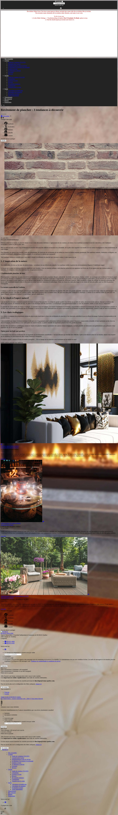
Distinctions (7, 102)
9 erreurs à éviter (13, 80)
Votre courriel (8, 720)
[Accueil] (62, 1)
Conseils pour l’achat (14, 64)
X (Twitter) (11, 127)
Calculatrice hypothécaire (15, 90)
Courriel (10, 135)
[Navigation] (55, 1)
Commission (11, 85)
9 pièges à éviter (13, 69)
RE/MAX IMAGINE (7, 633)
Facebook (10, 124)
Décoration (6, 116)
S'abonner (4, 666)
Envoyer (3, 726)
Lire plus (3, 459)
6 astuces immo (59, 3)
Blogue (6, 100)
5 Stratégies (11, 79)
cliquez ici (39, 684)
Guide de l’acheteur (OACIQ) (17, 62)
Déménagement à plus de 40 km (17, 65)
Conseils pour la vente (14, 87)
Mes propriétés (8, 59)
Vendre (6, 75)
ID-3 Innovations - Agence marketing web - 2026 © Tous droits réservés (22, 698)
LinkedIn (10, 132)
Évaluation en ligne (13, 94)
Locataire (11, 72)
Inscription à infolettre (10, 715)
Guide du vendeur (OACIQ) (16, 77)
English (59, 1)
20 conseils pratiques (14, 84)
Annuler (3, 140)
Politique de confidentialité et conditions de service (45, 661)
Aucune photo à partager (8, 139)
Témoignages (8, 97)
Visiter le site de (11, 697)
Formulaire (7, 656)
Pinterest (10, 130)
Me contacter (8, 99)
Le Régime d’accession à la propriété (19, 67)
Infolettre (7, 713)
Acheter (6, 60)
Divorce (10, 74)
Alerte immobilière (13, 95)
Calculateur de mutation (15, 92)
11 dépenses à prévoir (14, 70)
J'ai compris (4, 687)
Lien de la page (8, 658)
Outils (6, 89)
